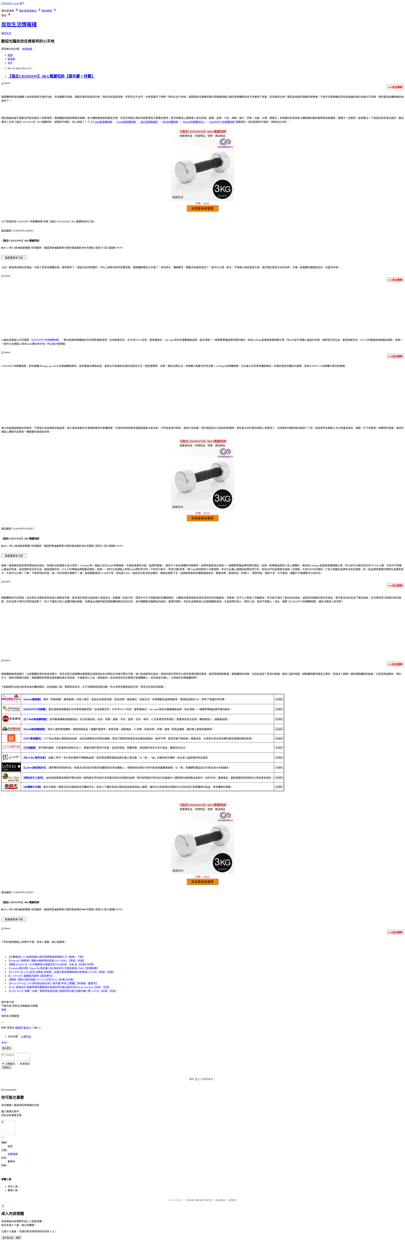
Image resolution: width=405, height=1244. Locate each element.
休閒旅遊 (27, 49)
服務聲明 (232, 1200)
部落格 (11, 59)
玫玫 (3, 1009)
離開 (18, 1238)
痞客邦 (19, 1027)
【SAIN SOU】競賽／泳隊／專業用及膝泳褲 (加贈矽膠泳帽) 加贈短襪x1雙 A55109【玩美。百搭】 (62, 991)
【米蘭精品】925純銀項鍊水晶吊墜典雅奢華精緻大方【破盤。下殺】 (46, 957)
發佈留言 (7, 1067)
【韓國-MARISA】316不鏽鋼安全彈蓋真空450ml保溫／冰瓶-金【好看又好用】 (51, 964)
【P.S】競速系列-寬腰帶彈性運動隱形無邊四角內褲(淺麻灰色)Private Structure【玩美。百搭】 (59, 987)
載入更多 (7, 1048)
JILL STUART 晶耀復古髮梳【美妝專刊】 (31, 975)
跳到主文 (6, 33)
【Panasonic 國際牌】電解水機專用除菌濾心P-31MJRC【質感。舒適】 (46, 960)
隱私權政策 (220, 1200)
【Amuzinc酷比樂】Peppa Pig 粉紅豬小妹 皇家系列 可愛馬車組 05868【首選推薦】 (53, 968)
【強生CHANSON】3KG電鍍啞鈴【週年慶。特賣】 (51, 76)
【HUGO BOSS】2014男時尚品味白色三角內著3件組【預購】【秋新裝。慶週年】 (53, 983)
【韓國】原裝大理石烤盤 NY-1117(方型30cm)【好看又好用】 (41, 979)
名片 (10, 62)
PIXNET (178, 1200)
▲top (4, 1042)
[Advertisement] (202, 309)
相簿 (10, 55)
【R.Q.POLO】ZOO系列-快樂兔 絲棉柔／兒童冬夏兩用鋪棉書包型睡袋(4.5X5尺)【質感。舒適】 (61, 972)
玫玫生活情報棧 (19, 24)
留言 (25, 1027)
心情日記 (26, 1036)
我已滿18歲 (8, 1238)
